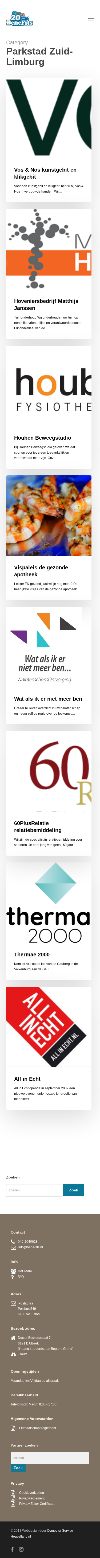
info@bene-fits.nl (29, 1247)
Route (23, 1354)
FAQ (19, 1277)
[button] (91, 18)
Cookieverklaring (29, 1493)
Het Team (24, 1271)
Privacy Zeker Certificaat (34, 1504)
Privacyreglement (30, 1498)
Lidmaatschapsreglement (35, 1428)
